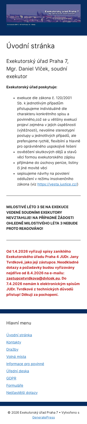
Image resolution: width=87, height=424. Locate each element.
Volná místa (16, 357)
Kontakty (13, 342)
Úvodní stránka (19, 335)
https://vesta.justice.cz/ (57, 184)
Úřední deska (17, 371)
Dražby (12, 349)
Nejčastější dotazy (22, 393)
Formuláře (14, 385)
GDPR (11, 378)
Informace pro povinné (25, 364)
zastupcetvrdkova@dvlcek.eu (33, 278)
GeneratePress (43, 417)
